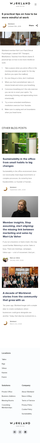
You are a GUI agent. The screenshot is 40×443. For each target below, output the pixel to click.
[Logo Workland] (20, 4)
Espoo (4, 377)
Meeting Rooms (8, 400)
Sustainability (27, 414)
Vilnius (4, 368)
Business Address (9, 396)
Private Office (7, 392)
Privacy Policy (27, 405)
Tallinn (4, 359)
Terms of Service (28, 400)
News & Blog (27, 396)
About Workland (28, 392)
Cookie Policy (27, 409)
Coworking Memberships (7, 406)
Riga (3, 364)
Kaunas (4, 373)
